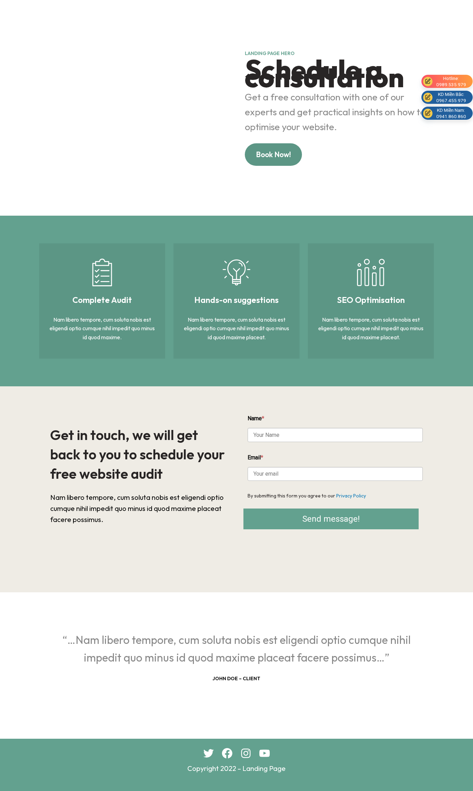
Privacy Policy (351, 496)
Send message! (331, 519)
